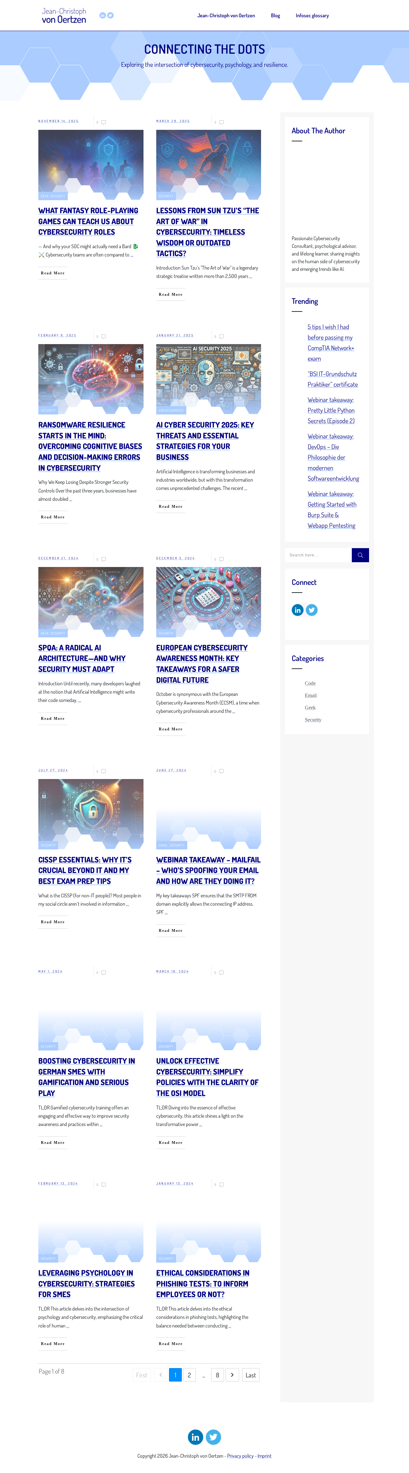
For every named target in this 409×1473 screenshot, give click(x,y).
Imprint (265, 1456)
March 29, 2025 (173, 121)
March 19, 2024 (172, 971)
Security (57, 196)
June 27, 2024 (171, 770)
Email (163, 845)
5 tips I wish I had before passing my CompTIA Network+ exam (331, 342)
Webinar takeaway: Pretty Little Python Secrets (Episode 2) (331, 410)
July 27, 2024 (53, 770)
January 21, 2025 (175, 335)
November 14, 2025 (58, 121)
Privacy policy (240, 1456)
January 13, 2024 (175, 1183)
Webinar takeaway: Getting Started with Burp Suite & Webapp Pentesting (332, 509)
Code (310, 683)
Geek (45, 196)
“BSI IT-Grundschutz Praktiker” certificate (333, 378)
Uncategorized (171, 410)
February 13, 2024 (58, 1183)
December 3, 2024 (175, 558)
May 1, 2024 (50, 971)
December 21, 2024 (58, 558)
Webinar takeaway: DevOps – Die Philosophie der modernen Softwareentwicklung (333, 457)
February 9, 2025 (57, 335)
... (131, 254)
